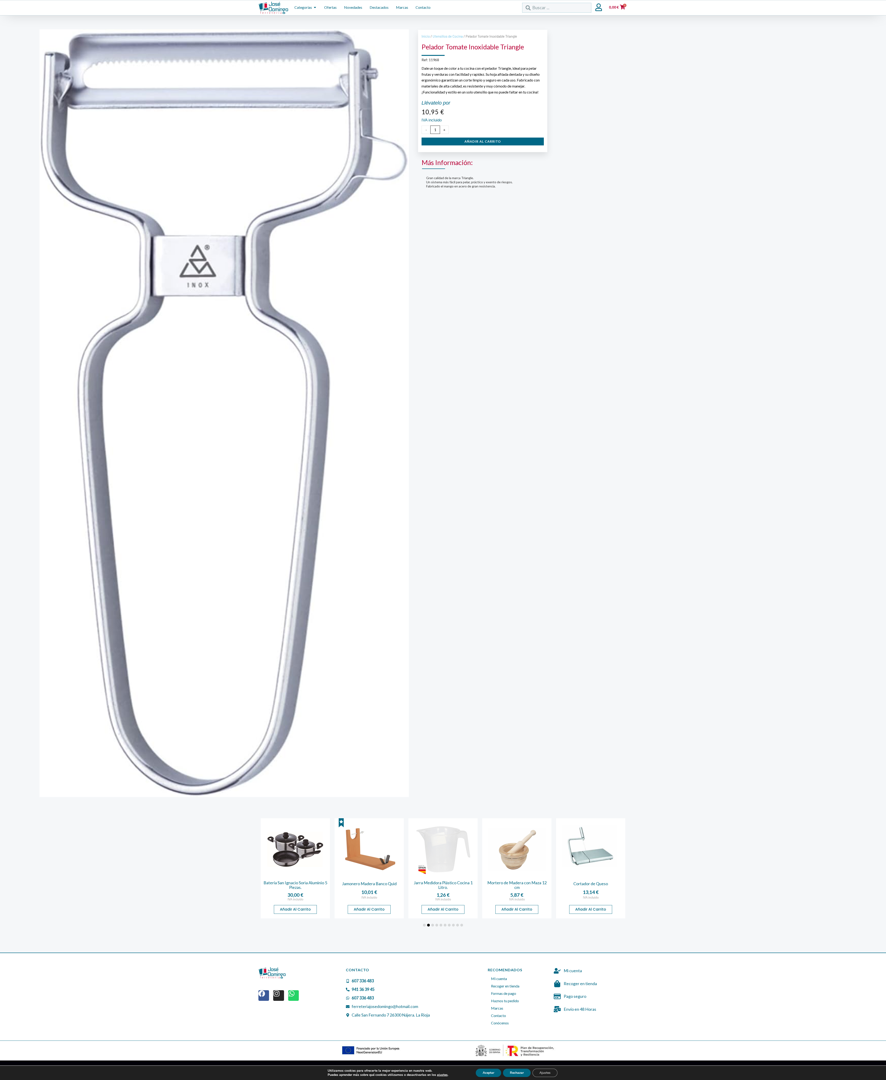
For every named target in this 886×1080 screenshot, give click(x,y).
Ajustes (545, 1073)
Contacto (498, 1015)
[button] (424, 925)
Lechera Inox (590, 883)
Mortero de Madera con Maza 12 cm (443, 885)
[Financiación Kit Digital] (371, 1051)
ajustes (442, 1075)
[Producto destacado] (267, 822)
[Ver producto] (295, 849)
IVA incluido (295, 897)
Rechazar (517, 1073)
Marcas (497, 1008)
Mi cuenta (499, 978)
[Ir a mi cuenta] (598, 7)
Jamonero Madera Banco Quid (295, 883)
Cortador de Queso (517, 883)
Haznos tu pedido (505, 1001)
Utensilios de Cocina (448, 36)
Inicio (426, 36)
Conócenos (500, 1023)
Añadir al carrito (482, 141)
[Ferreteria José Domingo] (273, 7)
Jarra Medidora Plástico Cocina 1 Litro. (369, 885)
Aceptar (488, 1073)
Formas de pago (503, 993)
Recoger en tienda (505, 986)
